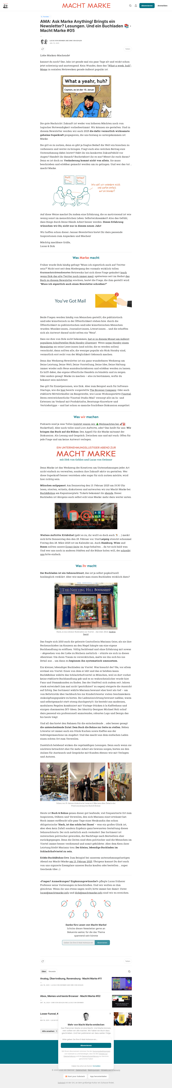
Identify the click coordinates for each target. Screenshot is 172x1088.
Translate (46, 17)
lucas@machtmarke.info (54, 892)
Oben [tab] (44, 971)
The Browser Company (103, 390)
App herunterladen (98, 1076)
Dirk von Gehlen (75, 41)
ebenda (109, 493)
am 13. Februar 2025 (80, 861)
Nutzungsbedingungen (101, 1051)
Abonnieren (147, 5)
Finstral (126, 393)
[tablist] (48, 971)
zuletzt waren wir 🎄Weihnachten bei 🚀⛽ (100, 423)
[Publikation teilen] (135, 5)
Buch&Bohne (47, 493)
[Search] (130, 5)
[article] (86, 983)
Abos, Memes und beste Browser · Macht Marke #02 (70, 996)
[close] (110, 1014)
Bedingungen (94, 1070)
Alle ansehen (48, 1031)
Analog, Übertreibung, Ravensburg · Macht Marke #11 (71, 978)
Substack (61, 1082)
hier (63, 390)
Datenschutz (81, 1070)
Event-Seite (72, 546)
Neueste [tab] (52, 971)
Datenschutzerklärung (90, 1056)
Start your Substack (76, 1076)
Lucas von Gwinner (57, 41)
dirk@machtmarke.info (88, 892)
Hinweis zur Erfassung (110, 1070)
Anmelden (162, 5)
